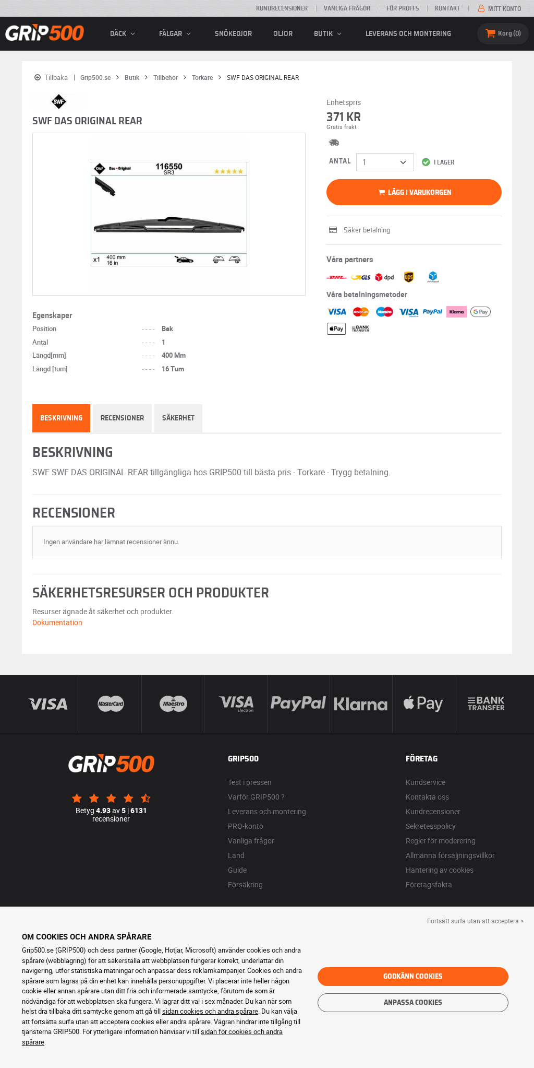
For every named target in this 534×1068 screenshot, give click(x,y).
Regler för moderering (441, 841)
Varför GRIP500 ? (256, 797)
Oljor (283, 34)
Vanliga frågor (347, 8)
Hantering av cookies (440, 870)
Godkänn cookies (413, 976)
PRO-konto (245, 826)
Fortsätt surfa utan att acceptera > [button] (475, 921)
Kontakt (447, 8)
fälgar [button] (171, 34)
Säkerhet (178, 418)
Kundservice (425, 782)
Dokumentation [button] (57, 622)
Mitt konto (504, 9)
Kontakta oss (427, 797)
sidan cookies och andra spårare (210, 1011)
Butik (324, 34)
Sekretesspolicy (431, 826)
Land (236, 855)
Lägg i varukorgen (419, 192)
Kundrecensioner (282, 8)
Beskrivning (61, 418)
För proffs (402, 8)
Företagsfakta (429, 884)
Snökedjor (233, 34)
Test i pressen (250, 782)
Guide (237, 870)
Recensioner (122, 418)
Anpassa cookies (413, 1002)
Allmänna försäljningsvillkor (450, 855)
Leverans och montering (408, 34)
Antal (340, 161)
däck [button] (119, 34)
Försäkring (245, 884)
